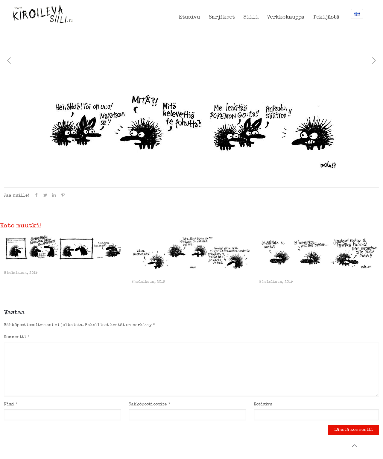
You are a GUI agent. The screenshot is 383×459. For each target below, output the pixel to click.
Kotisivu (263, 404)
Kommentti (17, 337)
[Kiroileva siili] (42, 14)
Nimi (11, 404)
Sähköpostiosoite (149, 404)
